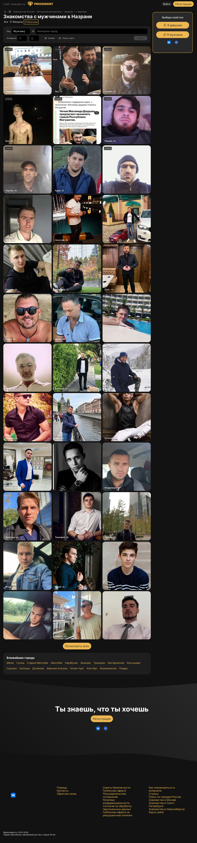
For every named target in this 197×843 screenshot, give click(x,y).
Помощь (62, 787)
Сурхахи (12, 668)
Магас (10, 662)
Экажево (85, 662)
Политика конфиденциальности (116, 801)
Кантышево (133, 662)
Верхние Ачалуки (57, 668)
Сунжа (20, 662)
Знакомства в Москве (162, 799)
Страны (153, 793)
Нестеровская (116, 662)
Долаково (38, 668)
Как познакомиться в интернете (162, 789)
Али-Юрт (92, 668)
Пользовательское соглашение (114, 795)
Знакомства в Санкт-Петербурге (162, 804)
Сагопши (24, 668)
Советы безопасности (116, 787)
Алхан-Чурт (77, 668)
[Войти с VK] (170, 42)
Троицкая (99, 662)
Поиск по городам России (165, 796)
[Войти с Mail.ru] (178, 42)
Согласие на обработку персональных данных (117, 808)
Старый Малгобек (37, 662)
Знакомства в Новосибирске (167, 809)
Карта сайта (156, 812)
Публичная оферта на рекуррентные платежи (117, 814)
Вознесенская (108, 668)
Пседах (123, 668)
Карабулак (71, 662)
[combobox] (19, 31)
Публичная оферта (114, 790)
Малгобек (56, 662)
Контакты (62, 790)
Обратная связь (67, 793)
